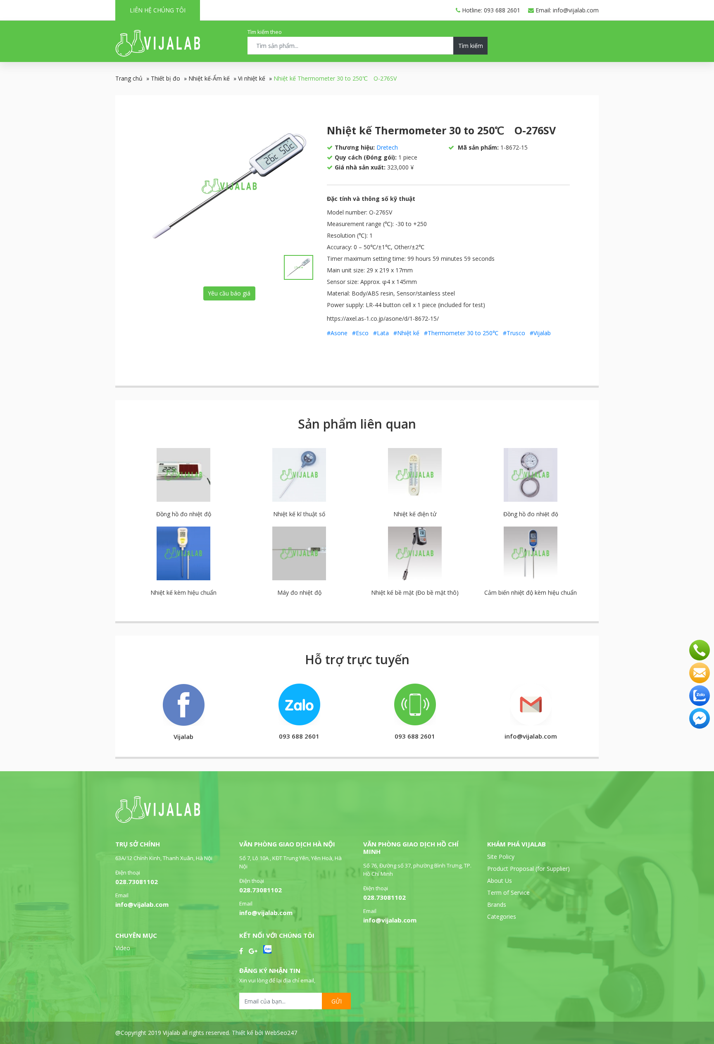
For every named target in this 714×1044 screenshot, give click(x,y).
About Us (499, 880)
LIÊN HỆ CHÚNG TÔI (158, 10)
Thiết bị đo (165, 78)
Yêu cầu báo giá (229, 293)
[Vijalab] (157, 821)
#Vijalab (540, 333)
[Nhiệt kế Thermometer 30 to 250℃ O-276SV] (229, 186)
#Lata (381, 333)
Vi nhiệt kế (251, 78)
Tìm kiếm (470, 46)
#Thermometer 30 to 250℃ (461, 333)
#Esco (360, 333)
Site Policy (500, 856)
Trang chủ (129, 78)
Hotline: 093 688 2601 (490, 10)
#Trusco (514, 333)
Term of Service (508, 892)
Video (122, 948)
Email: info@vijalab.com (566, 10)
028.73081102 (136, 881)
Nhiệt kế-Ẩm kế (209, 78)
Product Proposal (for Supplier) (528, 868)
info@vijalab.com (142, 904)
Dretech (387, 147)
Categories (501, 916)
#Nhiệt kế (406, 333)
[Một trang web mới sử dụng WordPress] (157, 54)
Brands (496, 904)
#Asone (337, 333)
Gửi (336, 1001)
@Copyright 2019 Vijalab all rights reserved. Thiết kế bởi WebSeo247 (206, 1033)
